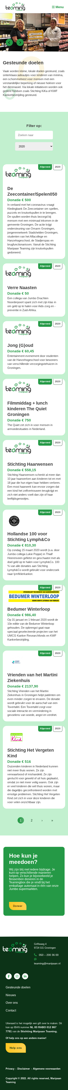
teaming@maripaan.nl (47, 963)
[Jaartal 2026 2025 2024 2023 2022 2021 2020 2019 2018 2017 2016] (34, 146)
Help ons (16, 1047)
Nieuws (11, 995)
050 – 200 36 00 (49, 954)
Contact (11, 1010)
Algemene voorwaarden (46, 1068)
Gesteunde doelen (18, 987)
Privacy (10, 1068)
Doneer (17, 906)
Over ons (12, 1002)
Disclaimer (23, 1068)
